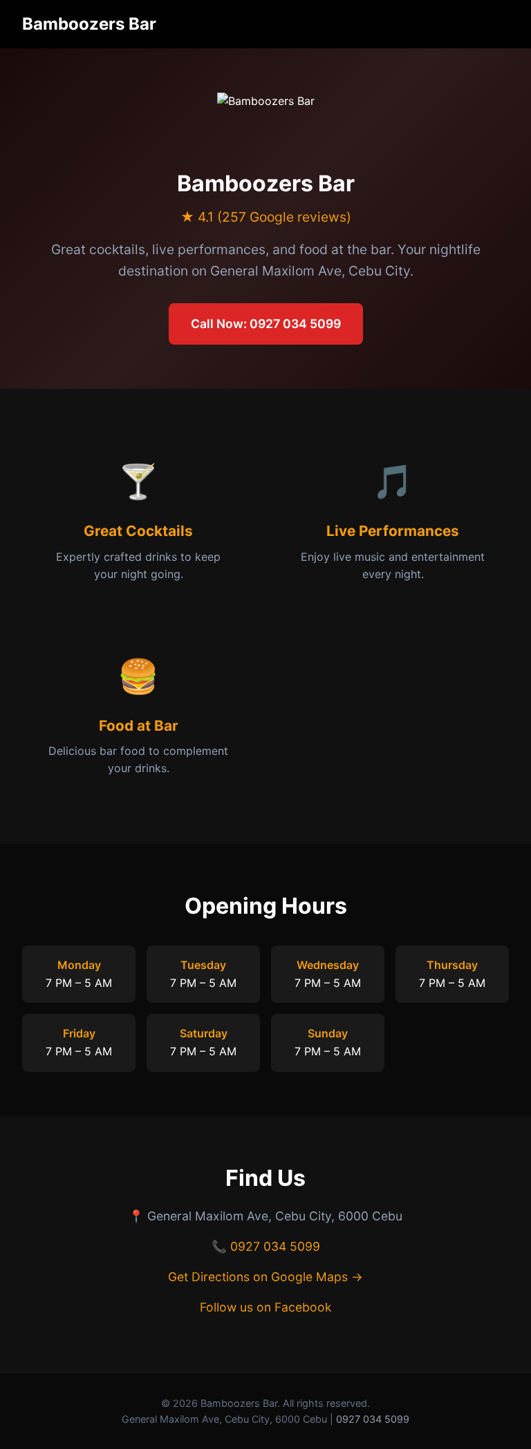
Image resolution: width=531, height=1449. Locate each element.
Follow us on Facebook (266, 1307)
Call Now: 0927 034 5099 (266, 323)
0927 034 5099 (275, 1246)
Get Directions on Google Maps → (265, 1276)
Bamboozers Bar (89, 24)
